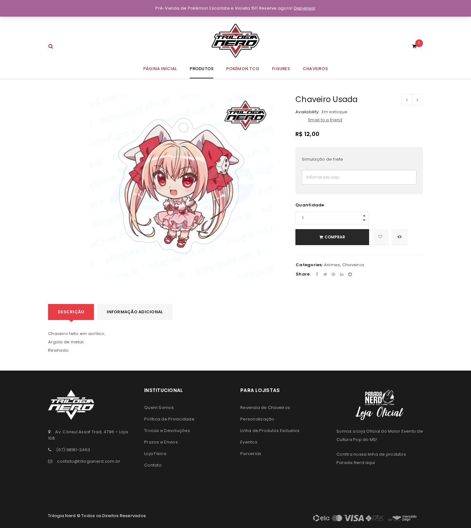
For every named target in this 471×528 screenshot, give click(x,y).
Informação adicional (135, 312)
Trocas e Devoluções (167, 431)
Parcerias (250, 454)
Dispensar (305, 8)
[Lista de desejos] (380, 237)
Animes (332, 265)
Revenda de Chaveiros (265, 407)
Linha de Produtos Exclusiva (269, 431)
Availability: (307, 112)
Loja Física (155, 454)
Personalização (257, 419)
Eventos (248, 442)
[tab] (71, 312)
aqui (370, 463)
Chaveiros (353, 265)
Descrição (71, 312)
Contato (153, 465)
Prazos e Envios (161, 442)
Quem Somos (159, 407)
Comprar (335, 237)
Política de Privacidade (169, 419)
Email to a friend (325, 120)
